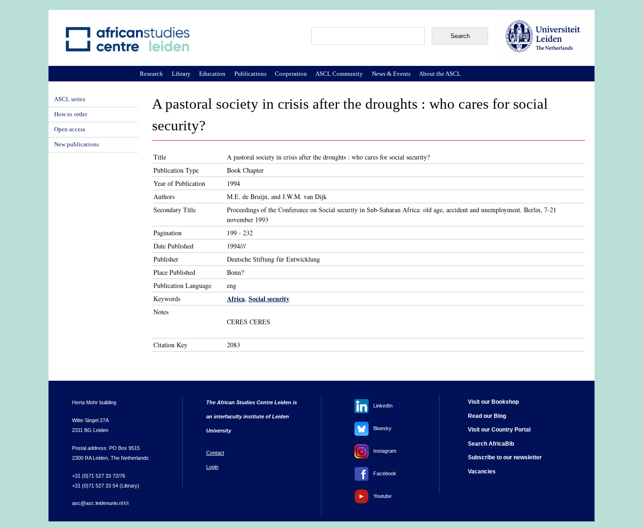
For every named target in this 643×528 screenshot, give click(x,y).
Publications (250, 73)
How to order (70, 114)
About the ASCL (440, 73)
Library (181, 73)
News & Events (391, 73)
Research (151, 73)
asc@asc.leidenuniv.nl (100, 503)
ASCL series (69, 99)
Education (212, 73)
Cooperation (291, 73)
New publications (76, 144)
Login (212, 467)
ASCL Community (339, 73)
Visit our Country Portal (499, 429)
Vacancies (482, 471)
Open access (69, 129)
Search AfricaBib (491, 443)
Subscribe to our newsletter (505, 457)
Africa (236, 299)
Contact (215, 453)
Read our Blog (487, 416)
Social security (269, 299)
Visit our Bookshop (493, 402)
